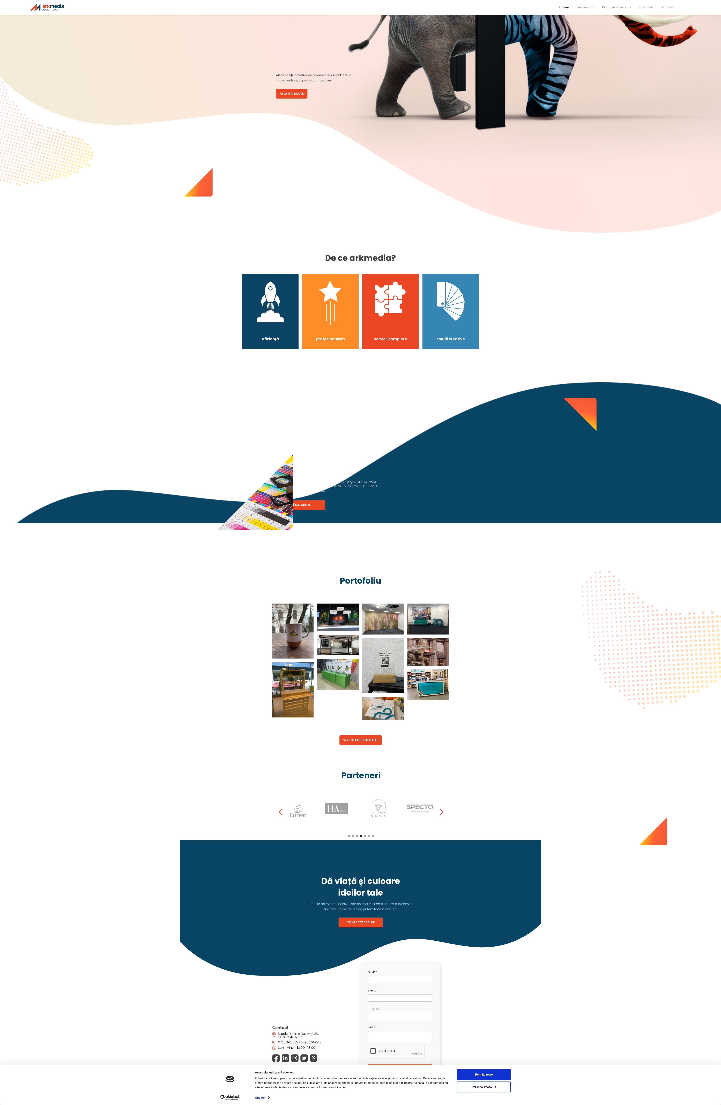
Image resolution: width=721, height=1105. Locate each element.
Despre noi (585, 7)
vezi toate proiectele (360, 740)
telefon (374, 1009)
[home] (47, 7)
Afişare (260, 1097)
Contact (669, 7)
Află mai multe (292, 93)
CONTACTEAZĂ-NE (361, 922)
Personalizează (482, 1086)
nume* (372, 972)
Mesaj (372, 1027)
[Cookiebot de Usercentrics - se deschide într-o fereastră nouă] (230, 1097)
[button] (280, 812)
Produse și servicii (616, 7)
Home (564, 7)
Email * (373, 990)
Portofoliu (647, 7)
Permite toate (484, 1074)
